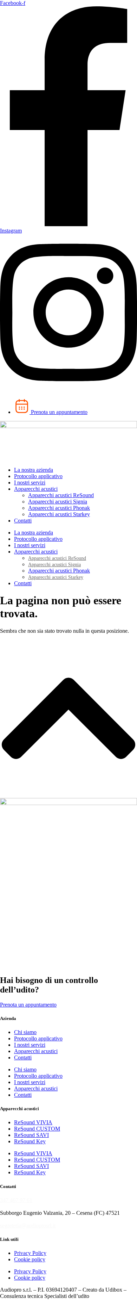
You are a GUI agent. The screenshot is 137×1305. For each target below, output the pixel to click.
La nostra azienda (33, 470)
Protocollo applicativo (38, 476)
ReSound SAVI (31, 1135)
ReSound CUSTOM (37, 1129)
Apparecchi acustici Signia (57, 502)
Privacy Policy (30, 1253)
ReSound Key (30, 1141)
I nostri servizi (29, 482)
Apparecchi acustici (36, 489)
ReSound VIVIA (33, 1122)
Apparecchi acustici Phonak (59, 508)
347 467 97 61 (16, 1200)
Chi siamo (25, 1032)
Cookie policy (29, 1259)
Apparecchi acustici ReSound (61, 495)
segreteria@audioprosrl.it (28, 1226)
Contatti (23, 521)
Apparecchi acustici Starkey (59, 514)
